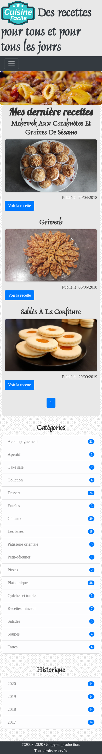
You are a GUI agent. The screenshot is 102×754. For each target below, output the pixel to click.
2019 (50, 696)
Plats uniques (50, 583)
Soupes (50, 634)
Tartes (50, 647)
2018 (50, 709)
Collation (50, 480)
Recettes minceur (50, 608)
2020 (50, 683)
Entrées (50, 505)
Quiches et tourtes (50, 595)
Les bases (50, 531)
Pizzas (50, 570)
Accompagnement (50, 441)
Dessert (50, 493)
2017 (50, 722)
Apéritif (50, 454)
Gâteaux (50, 518)
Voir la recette (19, 205)
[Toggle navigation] (11, 63)
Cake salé (50, 467)
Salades (50, 621)
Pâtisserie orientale (50, 544)
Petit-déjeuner (50, 557)
